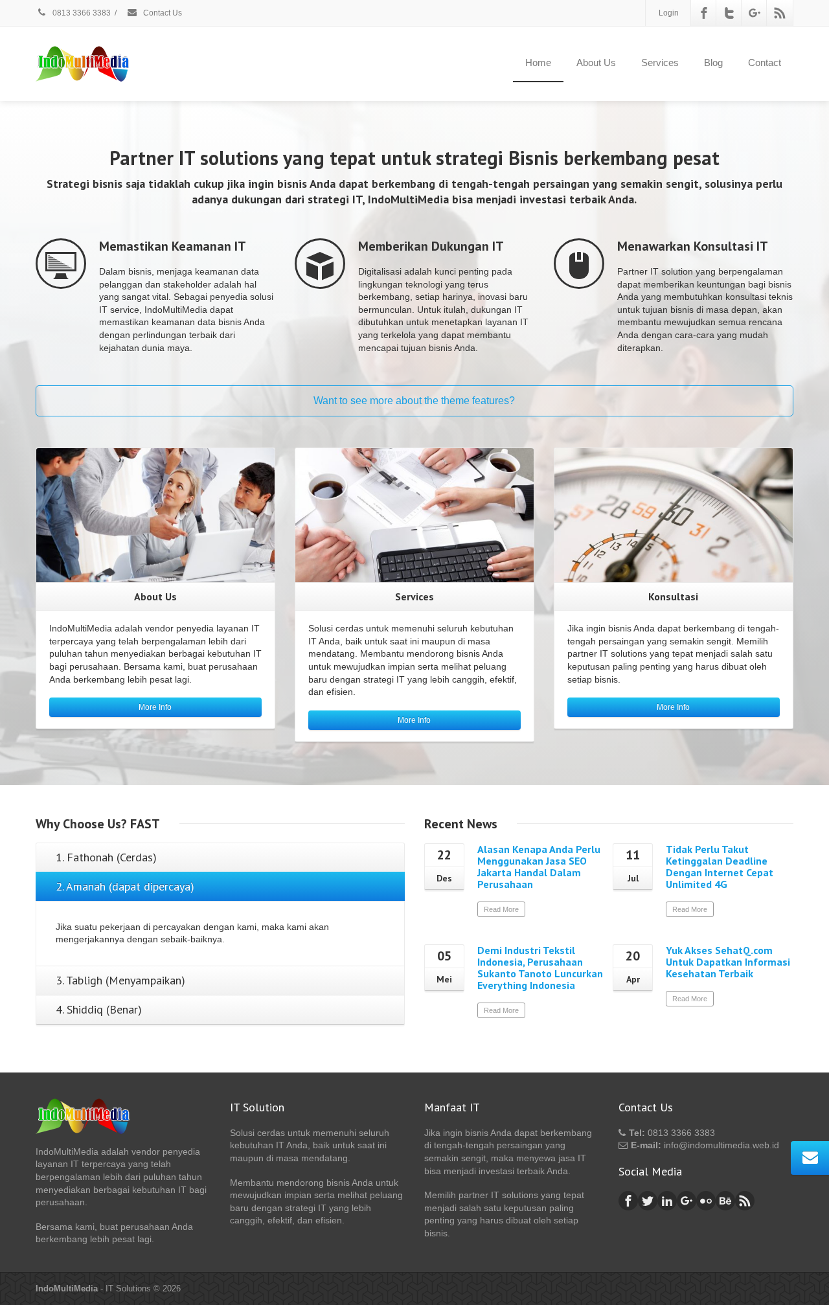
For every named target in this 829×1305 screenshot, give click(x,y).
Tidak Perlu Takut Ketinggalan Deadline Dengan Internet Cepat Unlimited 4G (719, 867)
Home (538, 62)
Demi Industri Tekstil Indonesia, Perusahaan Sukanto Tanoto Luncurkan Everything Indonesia (540, 968)
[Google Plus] (754, 13)
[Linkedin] (667, 1200)
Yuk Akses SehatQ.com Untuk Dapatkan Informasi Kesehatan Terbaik (728, 962)
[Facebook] (704, 13)
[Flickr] (706, 1200)
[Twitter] (729, 13)
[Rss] (780, 13)
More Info (155, 707)
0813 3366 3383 (81, 12)
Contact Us (161, 12)
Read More (501, 909)
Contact (764, 62)
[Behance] (725, 1200)
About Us (596, 62)
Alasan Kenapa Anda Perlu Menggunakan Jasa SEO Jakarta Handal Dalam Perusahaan (538, 867)
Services (660, 62)
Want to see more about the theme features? (414, 400)
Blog (713, 62)
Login (669, 12)
